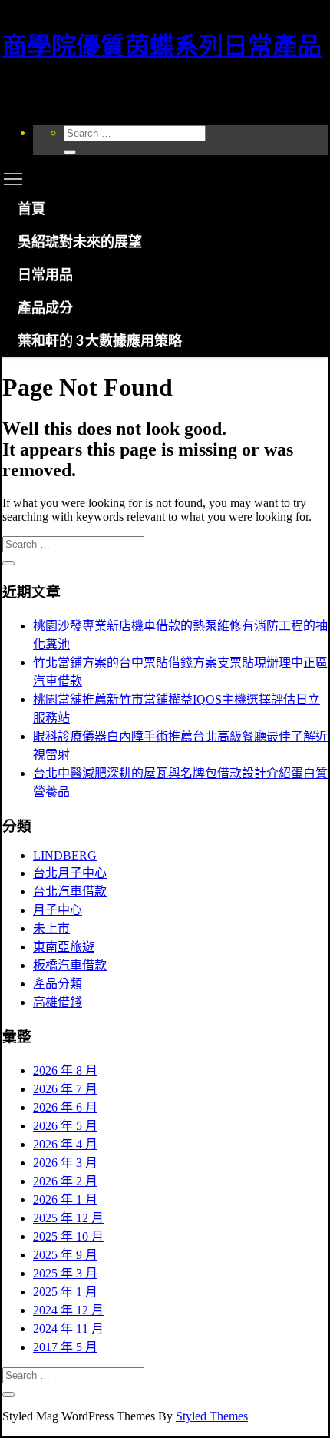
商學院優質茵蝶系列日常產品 (162, 46)
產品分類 (57, 983)
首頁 (31, 208)
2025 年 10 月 (68, 1236)
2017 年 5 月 (65, 1347)
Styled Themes (212, 1416)
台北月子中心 (70, 873)
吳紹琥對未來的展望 (80, 241)
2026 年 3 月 (65, 1162)
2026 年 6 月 (65, 1107)
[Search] (70, 152)
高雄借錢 (57, 1002)
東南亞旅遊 (63, 946)
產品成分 (45, 307)
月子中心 (57, 909)
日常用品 (45, 274)
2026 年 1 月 (65, 1199)
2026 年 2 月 (65, 1181)
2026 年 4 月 (65, 1144)
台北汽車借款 (70, 891)
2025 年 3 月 (65, 1273)
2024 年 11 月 (68, 1328)
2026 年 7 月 (65, 1088)
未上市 (51, 928)
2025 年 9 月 (65, 1254)
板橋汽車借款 (70, 965)
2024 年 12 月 (68, 1310)
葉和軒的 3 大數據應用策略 (100, 340)
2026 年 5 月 (65, 1125)
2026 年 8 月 (65, 1070)
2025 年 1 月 (65, 1291)
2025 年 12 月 (68, 1217)
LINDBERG (65, 855)
